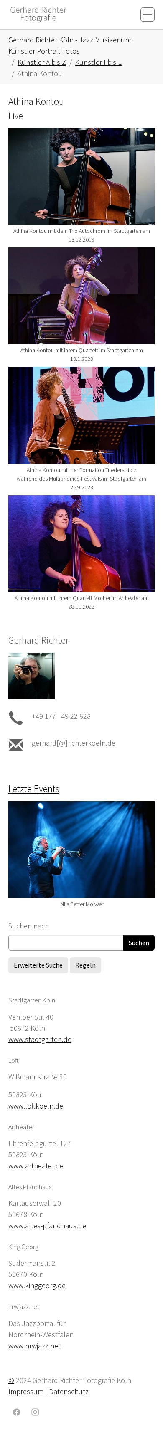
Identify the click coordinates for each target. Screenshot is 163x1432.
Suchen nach (28, 926)
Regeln (85, 965)
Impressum (26, 1391)
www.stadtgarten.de (39, 1039)
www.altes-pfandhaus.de (47, 1225)
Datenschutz (69, 1391)
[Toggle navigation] (147, 14)
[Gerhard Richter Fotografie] (38, 14)
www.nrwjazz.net (34, 1346)
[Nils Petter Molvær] (81, 850)
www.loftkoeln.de (35, 1106)
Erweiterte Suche (38, 965)
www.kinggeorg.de (37, 1285)
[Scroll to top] (143, 1412)
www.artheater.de (36, 1165)
